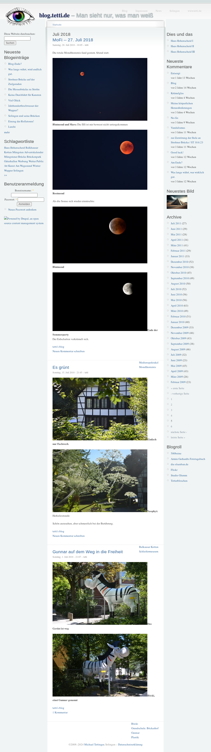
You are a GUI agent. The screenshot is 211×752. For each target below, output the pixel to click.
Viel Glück (14, 100)
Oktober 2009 (178, 338)
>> (5, 175)
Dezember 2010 (179, 262)
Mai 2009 (176, 366)
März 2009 (177, 376)
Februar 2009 (178, 382)
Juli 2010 (176, 289)
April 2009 (177, 371)
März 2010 (177, 311)
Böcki (134, 723)
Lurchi (12, 126)
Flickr (174, 470)
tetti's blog (58, 346)
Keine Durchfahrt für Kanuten (24, 95)
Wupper (8, 170)
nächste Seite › (179, 432)
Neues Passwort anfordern (22, 209)
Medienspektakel (148, 362)
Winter (36, 166)
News (159, 11)
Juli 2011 (176, 223)
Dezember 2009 (179, 327)
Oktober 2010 (178, 272)
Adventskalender (33, 152)
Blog (125, 11)
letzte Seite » (178, 437)
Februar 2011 (178, 250)
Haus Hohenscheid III (183, 51)
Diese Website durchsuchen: (19, 34)
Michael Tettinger (94, 744)
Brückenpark (34, 156)
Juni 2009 (176, 360)
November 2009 (180, 333)
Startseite (57, 24)
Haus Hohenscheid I (182, 41)
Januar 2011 (177, 256)
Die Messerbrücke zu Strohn (24, 89)
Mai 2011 (176, 234)
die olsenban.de (179, 464)
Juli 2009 (176, 354)
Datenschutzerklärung (130, 744)
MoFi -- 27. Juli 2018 (73, 39)
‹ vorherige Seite (180, 393)
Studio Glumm (179, 475)
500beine (176, 453)
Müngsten (18, 152)
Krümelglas (177, 93)
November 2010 (180, 267)
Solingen (175, 11)
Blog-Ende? (15, 64)
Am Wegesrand (23, 166)
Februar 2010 (178, 316)
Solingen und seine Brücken (24, 116)
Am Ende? (176, 162)
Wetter (32, 161)
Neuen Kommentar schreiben (69, 351)
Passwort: (11, 199)
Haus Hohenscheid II (182, 46)
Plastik (135, 737)
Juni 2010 (176, 294)
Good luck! (177, 152)
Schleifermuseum (148, 551)
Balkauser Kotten (148, 547)
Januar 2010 (177, 322)
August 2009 (178, 349)
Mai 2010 (176, 300)
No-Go (174, 118)
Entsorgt (175, 73)
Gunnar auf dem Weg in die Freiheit (88, 551)
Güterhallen (10, 161)
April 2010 (177, 305)
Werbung (23, 161)
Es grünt (61, 367)
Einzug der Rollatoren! (21, 121)
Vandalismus (178, 128)
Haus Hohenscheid (14, 147)
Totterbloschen (179, 480)
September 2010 (180, 278)
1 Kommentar (60, 712)
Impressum (142, 11)
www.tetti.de (195, 11)
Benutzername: (24, 190)
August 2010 (178, 283)
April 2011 (177, 240)
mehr (7, 132)
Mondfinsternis (147, 367)
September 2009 (180, 344)
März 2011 (177, 245)
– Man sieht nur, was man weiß (96, 15)
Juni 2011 (176, 229)
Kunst (11, 166)
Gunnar (135, 733)
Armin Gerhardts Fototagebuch (188, 459)
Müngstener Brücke (15, 156)
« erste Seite (177, 388)
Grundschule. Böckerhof (144, 728)
